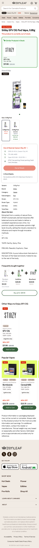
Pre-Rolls (28, 18)
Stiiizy (15, 189)
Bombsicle (7, 384)
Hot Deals (6, 481)
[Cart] (35, 3)
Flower (9, 18)
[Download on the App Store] (10, 467)
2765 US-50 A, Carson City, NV (18, 151)
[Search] (35, 8)
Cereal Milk (26, 384)
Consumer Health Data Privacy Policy (19, 541)
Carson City (10, 22)
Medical (27, 13)
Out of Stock (19, 168)
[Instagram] (14, 454)
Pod (14, 196)
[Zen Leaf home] (19, 2)
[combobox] (18, 8)
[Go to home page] (19, 447)
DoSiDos (18, 279)
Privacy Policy (18, 537)
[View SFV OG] (6, 273)
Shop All (24, 491)
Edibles (21, 18)
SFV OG (6, 330)
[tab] (19, 114)
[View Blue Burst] (33, 273)
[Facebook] (9, 454)
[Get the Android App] (28, 467)
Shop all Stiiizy (6, 70)
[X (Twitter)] (4, 454)
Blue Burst (32, 279)
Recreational (33, 13)
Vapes (15, 18)
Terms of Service (29, 537)
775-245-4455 (12, 154)
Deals (3, 18)
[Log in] (32, 3)
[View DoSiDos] (19, 273)
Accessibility (8, 537)
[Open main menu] (3, 3)
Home (3, 22)
